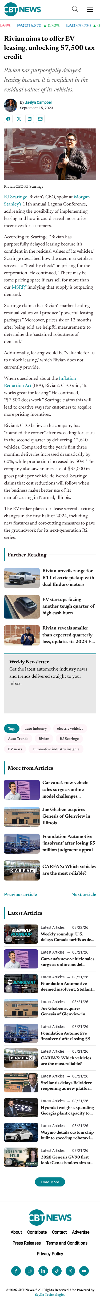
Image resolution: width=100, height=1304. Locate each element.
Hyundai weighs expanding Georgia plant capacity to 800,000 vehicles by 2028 (67, 1111)
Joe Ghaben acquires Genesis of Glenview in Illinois (66, 817)
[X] (19, 119)
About (16, 1232)
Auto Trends (18, 739)
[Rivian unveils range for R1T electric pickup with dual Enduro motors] (22, 578)
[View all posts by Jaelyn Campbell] (12, 105)
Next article (83, 895)
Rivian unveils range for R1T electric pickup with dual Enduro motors (68, 578)
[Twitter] (70, 1271)
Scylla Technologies (50, 1295)
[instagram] (29, 1271)
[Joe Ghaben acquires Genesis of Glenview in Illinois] (22, 817)
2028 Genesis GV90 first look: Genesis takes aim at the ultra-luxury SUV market (65, 1160)
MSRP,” (19, 287)
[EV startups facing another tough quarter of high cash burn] (22, 607)
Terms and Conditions (66, 1243)
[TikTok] (57, 1271)
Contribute (37, 1232)
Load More (50, 1182)
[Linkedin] (29, 119)
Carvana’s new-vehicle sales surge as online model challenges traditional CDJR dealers (68, 790)
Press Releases (27, 1243)
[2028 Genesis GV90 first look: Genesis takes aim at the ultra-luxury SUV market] (21, 1157)
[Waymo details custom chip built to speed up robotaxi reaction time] (21, 1132)
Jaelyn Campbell (38, 102)
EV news (15, 749)
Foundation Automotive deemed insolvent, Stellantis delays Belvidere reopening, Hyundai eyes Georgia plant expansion (68, 987)
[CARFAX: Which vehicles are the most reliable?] (22, 870)
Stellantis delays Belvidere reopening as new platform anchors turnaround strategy (67, 1086)
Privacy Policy (50, 1253)
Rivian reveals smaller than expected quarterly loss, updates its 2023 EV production (68, 635)
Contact (59, 1232)
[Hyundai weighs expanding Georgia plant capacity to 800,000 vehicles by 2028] (21, 1107)
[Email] (40, 119)
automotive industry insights (56, 749)
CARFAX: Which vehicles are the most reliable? (69, 870)
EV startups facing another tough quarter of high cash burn (68, 607)
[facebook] (16, 1271)
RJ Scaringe (15, 197)
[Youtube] (84, 1271)
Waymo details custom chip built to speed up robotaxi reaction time (67, 1136)
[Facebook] (8, 119)
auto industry (36, 728)
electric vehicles (70, 728)
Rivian (44, 739)
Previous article (20, 895)
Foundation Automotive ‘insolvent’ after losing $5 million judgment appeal (68, 843)
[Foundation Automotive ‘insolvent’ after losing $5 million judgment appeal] (22, 844)
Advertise (80, 1232)
